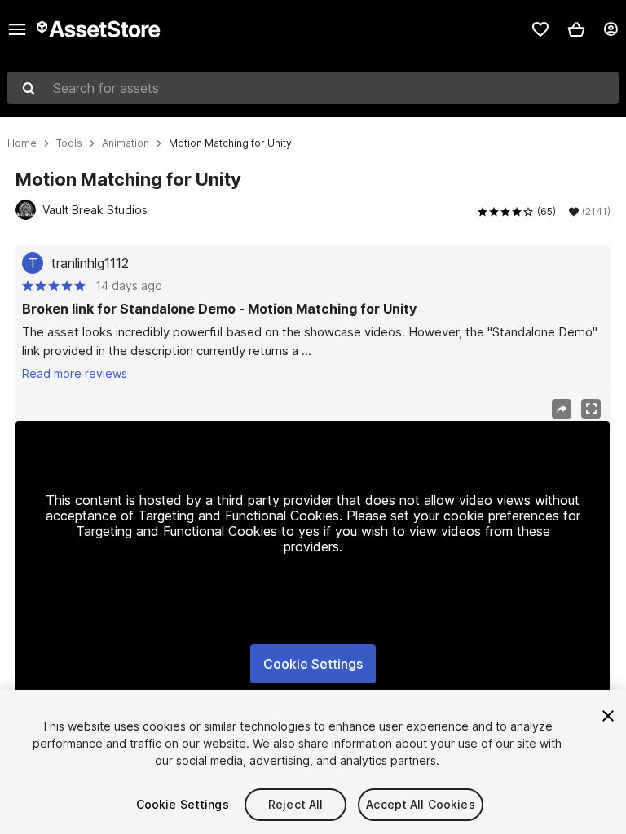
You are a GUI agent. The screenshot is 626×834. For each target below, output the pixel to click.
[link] (540, 29)
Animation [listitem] (125, 143)
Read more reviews (74, 373)
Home (22, 143)
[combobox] (313, 88)
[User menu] (610, 29)
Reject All (295, 804)
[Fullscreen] (591, 409)
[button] (576, 29)
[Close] (608, 716)
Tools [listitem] (69, 143)
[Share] (561, 409)
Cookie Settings (313, 664)
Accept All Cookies (420, 804)
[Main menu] (17, 29)
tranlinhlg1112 (90, 263)
